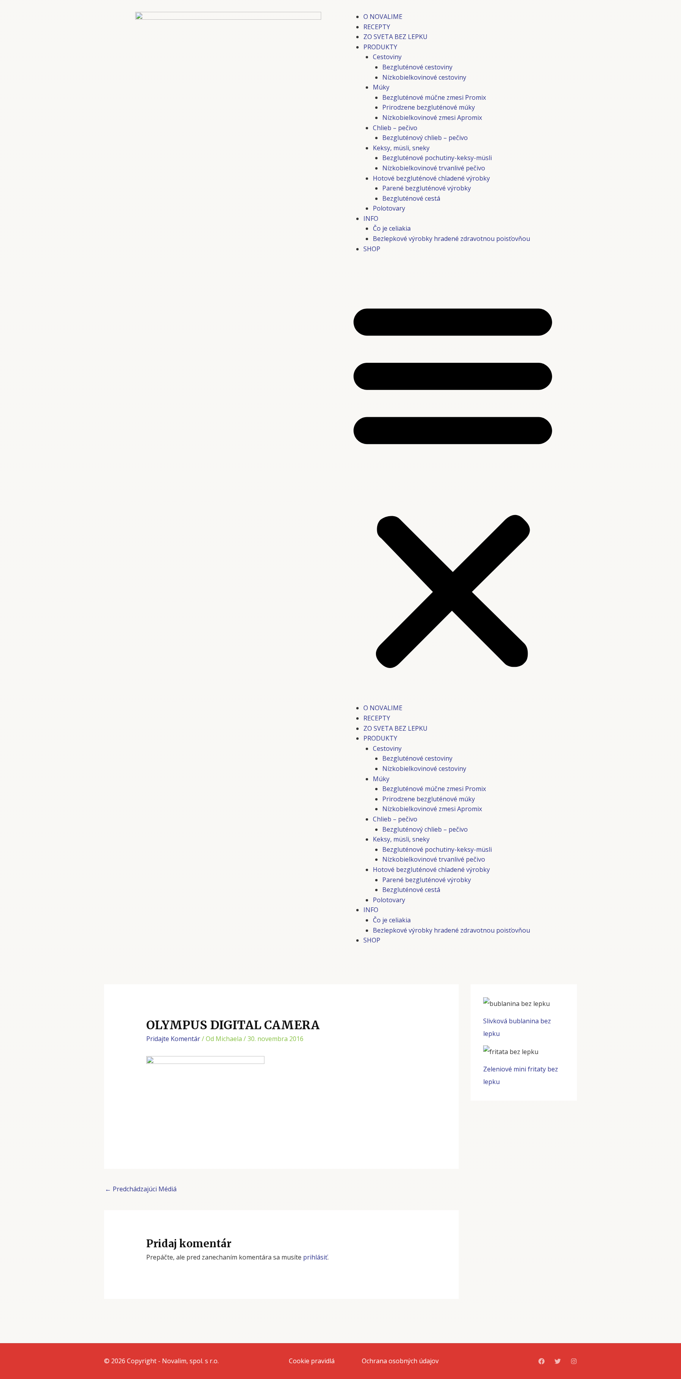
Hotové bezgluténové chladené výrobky (431, 178)
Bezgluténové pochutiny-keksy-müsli (437, 157)
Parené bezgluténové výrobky (426, 188)
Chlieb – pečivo (395, 127)
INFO (370, 218)
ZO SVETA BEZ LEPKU (395, 36)
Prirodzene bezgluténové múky (428, 107)
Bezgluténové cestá (411, 198)
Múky (381, 87)
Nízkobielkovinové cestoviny (424, 77)
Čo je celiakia (392, 228)
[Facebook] (541, 1361)
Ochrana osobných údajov (400, 1361)
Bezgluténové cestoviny (417, 67)
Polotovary (389, 208)
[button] (452, 483)
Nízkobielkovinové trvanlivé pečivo (433, 168)
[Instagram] (574, 1361)
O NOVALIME (382, 16)
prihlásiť (315, 1257)
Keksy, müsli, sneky (401, 148)
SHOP (371, 248)
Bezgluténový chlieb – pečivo (425, 137)
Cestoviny (387, 56)
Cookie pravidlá (312, 1361)
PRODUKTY (380, 47)
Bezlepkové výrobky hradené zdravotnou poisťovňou (451, 238)
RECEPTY (376, 26)
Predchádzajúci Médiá (141, 1189)
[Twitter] (557, 1361)
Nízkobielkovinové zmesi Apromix (432, 117)
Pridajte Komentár (173, 1038)
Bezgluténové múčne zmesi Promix (434, 97)
